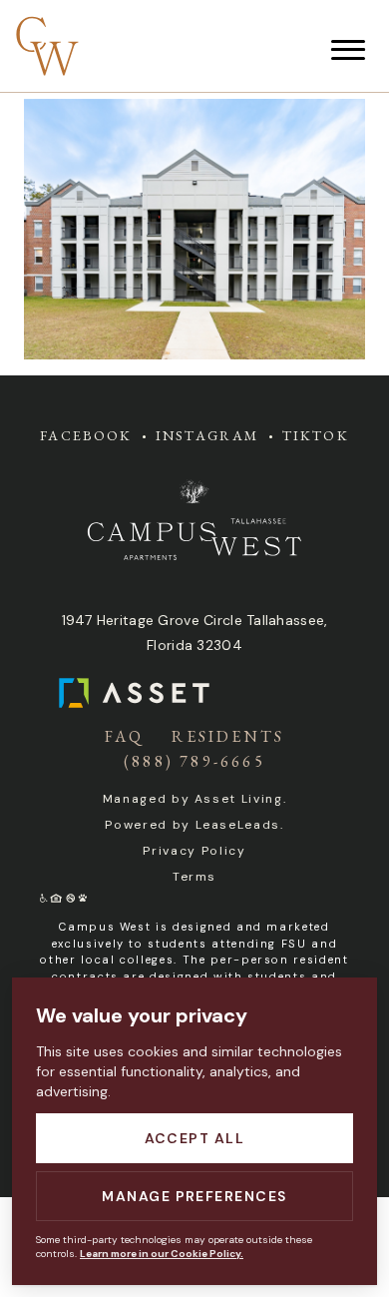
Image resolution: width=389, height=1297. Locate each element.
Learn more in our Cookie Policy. (161, 1253)
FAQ (125, 736)
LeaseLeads (238, 825)
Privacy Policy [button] (194, 851)
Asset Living (238, 799)
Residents (228, 736)
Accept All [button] (195, 1138)
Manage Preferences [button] (194, 1196)
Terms (194, 877)
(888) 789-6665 (194, 761)
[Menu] (348, 50)
